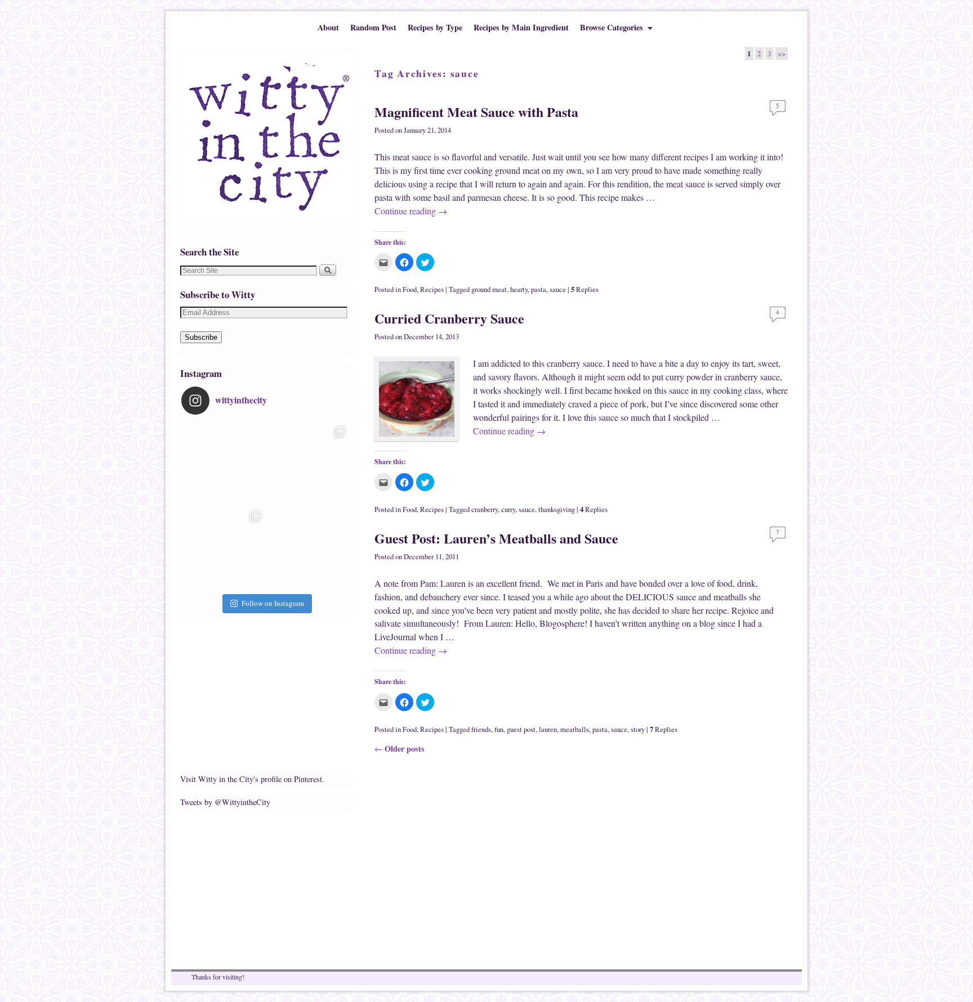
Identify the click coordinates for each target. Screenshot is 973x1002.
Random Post (373, 27)
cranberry (484, 509)
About (328, 27)
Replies (585, 289)
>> (781, 53)
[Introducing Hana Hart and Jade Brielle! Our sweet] (308, 464)
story (638, 729)
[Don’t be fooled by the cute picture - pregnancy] (223, 464)
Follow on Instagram (273, 603)
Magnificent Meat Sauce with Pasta (476, 112)
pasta (538, 289)
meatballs (574, 729)
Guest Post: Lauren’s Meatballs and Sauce (496, 538)
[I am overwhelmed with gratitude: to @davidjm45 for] (223, 548)
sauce (558, 289)
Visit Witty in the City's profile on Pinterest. (252, 779)
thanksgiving (556, 509)
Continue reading (410, 211)
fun (498, 729)
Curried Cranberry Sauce (449, 318)
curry (508, 509)
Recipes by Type (435, 27)
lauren (548, 729)
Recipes (432, 289)
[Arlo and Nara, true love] (308, 548)
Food (410, 289)
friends (481, 729)
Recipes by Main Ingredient (521, 27)
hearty (519, 289)
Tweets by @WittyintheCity (225, 802)
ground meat (489, 289)
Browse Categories (608, 29)
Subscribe (201, 337)
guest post (521, 729)
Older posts (399, 748)
